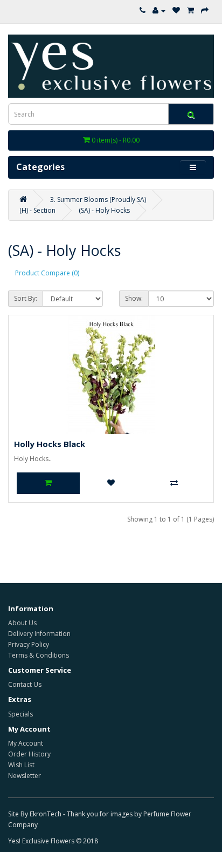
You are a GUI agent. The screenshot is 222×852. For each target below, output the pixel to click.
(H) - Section (37, 210)
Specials (20, 714)
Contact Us (24, 684)
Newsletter (24, 775)
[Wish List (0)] (176, 10)
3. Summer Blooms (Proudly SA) (98, 199)
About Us (22, 622)
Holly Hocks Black (49, 443)
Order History (29, 754)
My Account (25, 743)
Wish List (21, 764)
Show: (134, 298)
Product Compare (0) (47, 273)
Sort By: (25, 298)
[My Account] (158, 10)
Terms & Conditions (38, 655)
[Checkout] (205, 10)
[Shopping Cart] (190, 10)
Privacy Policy (28, 644)
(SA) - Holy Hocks (104, 210)
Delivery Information (39, 633)
